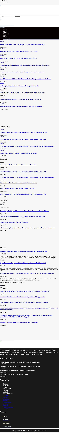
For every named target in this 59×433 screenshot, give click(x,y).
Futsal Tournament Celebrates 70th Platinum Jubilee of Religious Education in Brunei (25, 79)
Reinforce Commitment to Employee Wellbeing (14, 222)
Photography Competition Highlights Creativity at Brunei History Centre (21, 106)
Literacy (5, 35)
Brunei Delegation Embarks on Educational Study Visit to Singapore (20, 99)
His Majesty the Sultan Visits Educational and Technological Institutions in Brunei (24, 302)
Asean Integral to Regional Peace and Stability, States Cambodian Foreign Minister (24, 65)
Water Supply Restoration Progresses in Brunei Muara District (18, 58)
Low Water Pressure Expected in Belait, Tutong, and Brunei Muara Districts (22, 72)
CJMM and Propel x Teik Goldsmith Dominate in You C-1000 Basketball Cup (23, 194)
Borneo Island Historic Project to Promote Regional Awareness (18, 153)
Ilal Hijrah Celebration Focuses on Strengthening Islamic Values (17, 370)
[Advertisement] (29, 117)
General (4, 30)
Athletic (4, 32)
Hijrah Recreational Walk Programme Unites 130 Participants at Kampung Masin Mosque (27, 146)
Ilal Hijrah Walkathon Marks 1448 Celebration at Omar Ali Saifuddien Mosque (23, 132)
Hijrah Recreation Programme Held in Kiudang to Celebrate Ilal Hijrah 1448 (23, 139)
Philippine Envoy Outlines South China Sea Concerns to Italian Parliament (22, 92)
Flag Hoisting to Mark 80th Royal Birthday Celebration (14, 374)
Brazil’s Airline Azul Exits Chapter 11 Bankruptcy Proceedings (18, 165)
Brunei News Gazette (5, 3)
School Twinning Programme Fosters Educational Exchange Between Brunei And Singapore (27, 228)
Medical (5, 36)
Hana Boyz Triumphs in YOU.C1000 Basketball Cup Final (17, 188)
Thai (7, 39)
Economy (5, 31)
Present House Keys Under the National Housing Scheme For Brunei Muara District (24, 291)
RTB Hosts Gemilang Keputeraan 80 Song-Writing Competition (19, 322)
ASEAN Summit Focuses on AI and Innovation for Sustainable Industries (20, 362)
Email (1, 203)
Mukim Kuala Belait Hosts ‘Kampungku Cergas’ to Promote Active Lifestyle (22, 44)
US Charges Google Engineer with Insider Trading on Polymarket (19, 86)
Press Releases (6, 37)
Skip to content (3, 0)
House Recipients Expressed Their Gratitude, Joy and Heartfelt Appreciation (22, 297)
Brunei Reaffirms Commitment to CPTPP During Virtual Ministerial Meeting (20, 366)
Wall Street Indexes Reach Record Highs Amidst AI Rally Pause (18, 51)
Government (6, 33)
